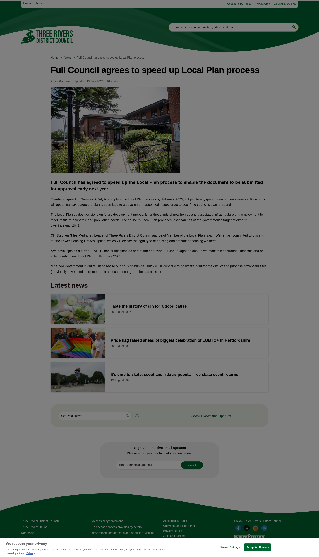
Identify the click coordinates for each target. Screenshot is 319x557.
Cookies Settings (230, 547)
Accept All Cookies (257, 547)
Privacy (30, 553)
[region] (159, 547)
